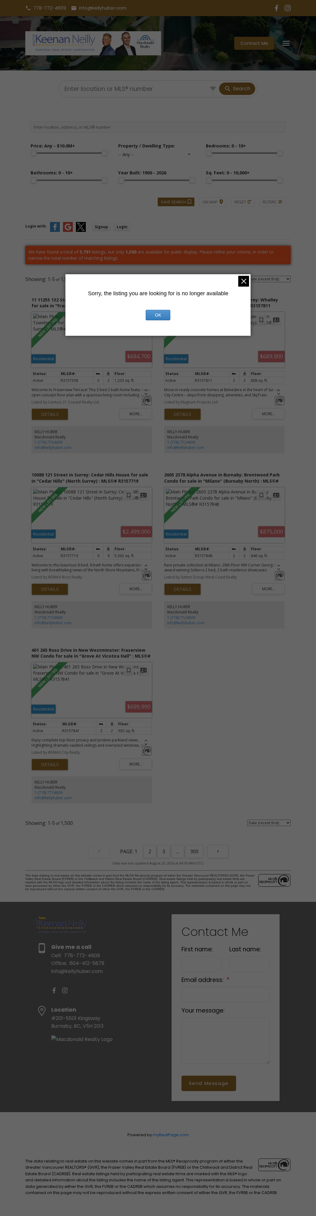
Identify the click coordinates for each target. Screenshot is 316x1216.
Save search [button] (173, 202)
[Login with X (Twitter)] (81, 230)
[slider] (34, 153)
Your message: (203, 1010)
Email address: (203, 980)
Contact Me (254, 43)
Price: (53, 146)
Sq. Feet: (228, 173)
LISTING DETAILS (50, 414)
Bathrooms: (52, 173)
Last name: (245, 949)
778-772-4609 (49, 8)
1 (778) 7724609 (48, 442)
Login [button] (122, 226)
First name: (197, 949)
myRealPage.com (171, 1134)
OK (158, 315)
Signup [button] (101, 226)
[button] (45, 8)
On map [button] (210, 202)
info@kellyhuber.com (103, 8)
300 (194, 851)
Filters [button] (269, 202)
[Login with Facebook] (55, 230)
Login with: (36, 226)
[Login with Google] (68, 230)
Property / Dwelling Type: (146, 146)
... (177, 851)
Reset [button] (240, 202)
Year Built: (142, 173)
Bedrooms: (226, 146)
